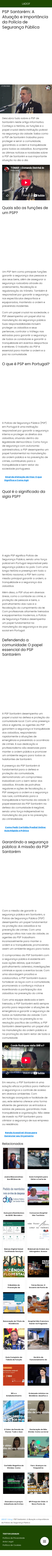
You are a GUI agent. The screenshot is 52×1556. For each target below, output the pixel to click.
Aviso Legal (8, 1541)
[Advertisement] (26, 56)
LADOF (26, 4)
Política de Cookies (12, 1545)
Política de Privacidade (14, 1538)
